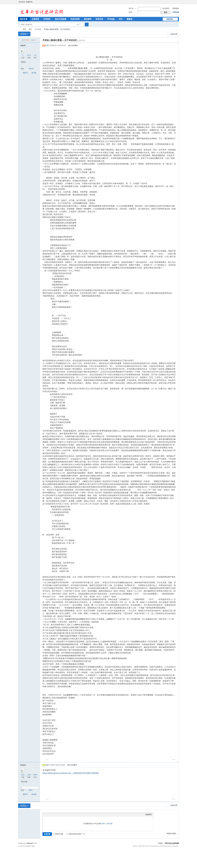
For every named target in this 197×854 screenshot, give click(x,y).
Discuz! (30, 843)
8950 (35, 775)
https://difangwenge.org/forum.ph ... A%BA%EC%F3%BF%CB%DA (70, 773)
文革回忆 (47, 19)
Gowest (23, 765)
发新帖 (23, 34)
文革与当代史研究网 (19, 29)
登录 (103, 824)
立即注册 (175, 12)
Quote (57, 814)
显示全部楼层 (73, 45)
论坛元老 (24, 782)
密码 (130, 12)
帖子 (78, 24)
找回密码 (175, 8)
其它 (121, 19)
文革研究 (35, 19)
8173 (29, 55)
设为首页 (22, 2)
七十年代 (38, 29)
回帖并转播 (59, 834)
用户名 (131, 8)
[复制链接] (81, 40)
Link (54, 814)
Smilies (64, 814)
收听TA (25, 73)
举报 (173, 759)
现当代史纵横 (60, 19)
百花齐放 (99, 19)
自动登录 (166, 8)
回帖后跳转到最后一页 (77, 834)
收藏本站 (29, 2)
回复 (47, 759)
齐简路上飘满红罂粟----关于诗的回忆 (57, 29)
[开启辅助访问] (175, 2)
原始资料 (87, 19)
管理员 (23, 62)
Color (47, 814)
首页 (24, 29)
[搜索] (87, 24)
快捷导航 (169, 19)
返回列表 (174, 34)
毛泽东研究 (75, 19)
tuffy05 (23, 45)
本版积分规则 (171, 833)
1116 (22, 775)
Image (50, 814)
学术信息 (111, 19)
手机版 (160, 843)
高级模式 (148, 814)
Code (60, 814)
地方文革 (23, 19)
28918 (31, 69)
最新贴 (129, 19)
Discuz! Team (31, 846)
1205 (29, 775)
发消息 (33, 73)
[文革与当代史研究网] (40, 10)
